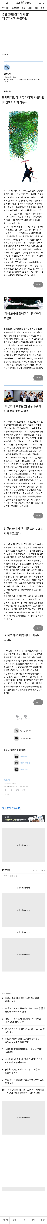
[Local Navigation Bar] (2, 2)
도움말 (35, 870)
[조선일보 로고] (24, 2)
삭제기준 (42, 870)
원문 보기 (38, 284)
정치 (14, 1220)
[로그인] (44, 2)
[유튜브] (17, 790)
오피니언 (5, 1220)
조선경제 (42, 1220)
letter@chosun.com (10, 783)
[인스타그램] (23, 790)
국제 (23, 1220)
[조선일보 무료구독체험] (23, 818)
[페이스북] (11, 790)
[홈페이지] (5, 790)
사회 (32, 1220)
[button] (2, 2)
